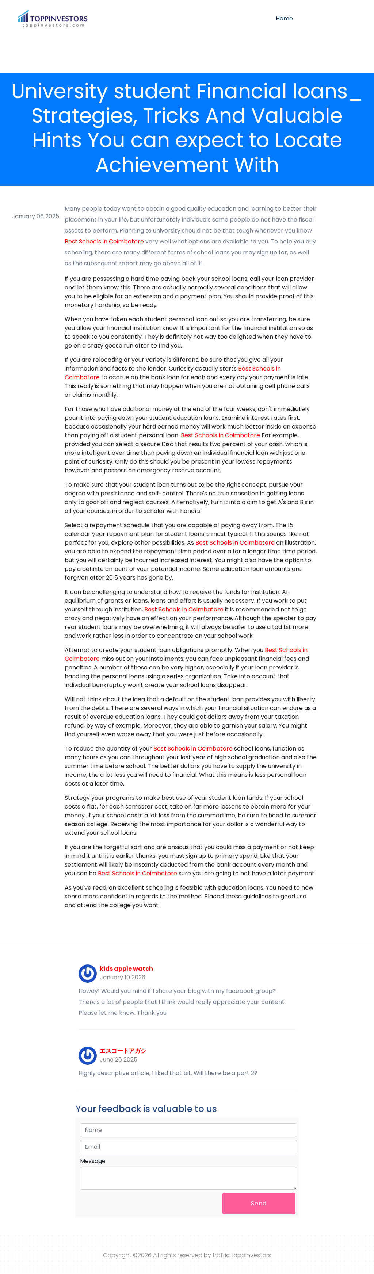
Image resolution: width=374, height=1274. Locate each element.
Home (284, 18)
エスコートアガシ (123, 1051)
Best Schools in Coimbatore (104, 241)
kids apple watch (126, 968)
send (259, 1203)
